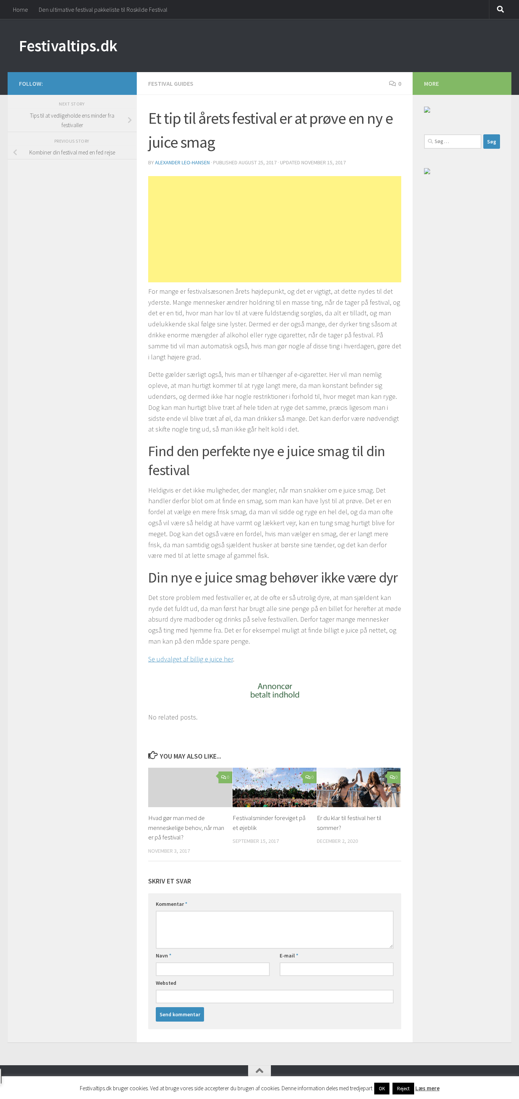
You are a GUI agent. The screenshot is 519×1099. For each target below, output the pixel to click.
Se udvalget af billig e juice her (190, 659)
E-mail (289, 955)
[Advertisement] (274, 229)
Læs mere (427, 1088)
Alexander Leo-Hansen (182, 162)
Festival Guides (170, 83)
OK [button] (382, 1088)
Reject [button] (403, 1088)
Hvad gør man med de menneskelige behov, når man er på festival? (186, 827)
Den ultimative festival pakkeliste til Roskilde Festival (103, 9)
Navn (163, 955)
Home (20, 9)
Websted (166, 982)
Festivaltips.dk (68, 45)
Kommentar (171, 904)
